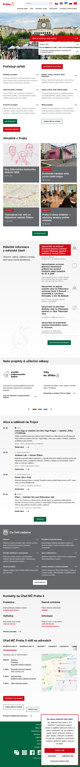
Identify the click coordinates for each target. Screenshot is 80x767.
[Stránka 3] (45, 409)
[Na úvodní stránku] (8, 4)
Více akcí (40, 519)
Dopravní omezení (12, 129)
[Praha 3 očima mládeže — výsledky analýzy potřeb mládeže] (59, 205)
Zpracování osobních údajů (59, 761)
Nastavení (52, 756)
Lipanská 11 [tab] (64, 646)
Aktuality (47, 169)
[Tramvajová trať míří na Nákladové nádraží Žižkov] (21, 205)
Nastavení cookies (40, 734)
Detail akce (19, 447)
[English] (61, 3)
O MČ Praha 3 (40, 737)
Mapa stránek (40, 728)
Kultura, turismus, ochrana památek (55, 566)
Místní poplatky (47, 105)
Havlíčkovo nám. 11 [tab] (27, 646)
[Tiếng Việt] (75, 3)
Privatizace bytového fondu (52, 539)
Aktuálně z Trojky (41, 8)
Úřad (31, 8)
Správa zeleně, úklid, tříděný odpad (55, 90)
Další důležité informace (59, 342)
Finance (6, 539)
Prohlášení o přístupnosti (40, 731)
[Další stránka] (51, 409)
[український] (66, 3)
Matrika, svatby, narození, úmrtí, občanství (53, 75)
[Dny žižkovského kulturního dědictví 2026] (21, 163)
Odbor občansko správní (19, 683)
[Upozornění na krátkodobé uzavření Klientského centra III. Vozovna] (59, 328)
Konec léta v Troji (23, 477)
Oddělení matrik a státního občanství (23, 678)
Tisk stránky (40, 724)
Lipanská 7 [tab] (41, 646)
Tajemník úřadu (16, 676)
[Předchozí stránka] (28, 409)
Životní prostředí (9, 566)
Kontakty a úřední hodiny (68, 8)
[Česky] (56, 3)
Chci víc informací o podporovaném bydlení (16, 396)
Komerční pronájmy (10, 105)
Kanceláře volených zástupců (21, 664)
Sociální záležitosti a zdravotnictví (15, 553)
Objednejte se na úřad (52, 66)
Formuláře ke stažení (51, 121)
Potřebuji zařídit (22, 8)
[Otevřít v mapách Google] (59, 672)
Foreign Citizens (40, 747)
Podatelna (14, 662)
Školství (46, 210)
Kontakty (40, 744)
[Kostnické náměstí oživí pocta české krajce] (59, 163)
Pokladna (14, 660)
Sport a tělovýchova (49, 553)
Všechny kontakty (9, 631)
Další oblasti (10, 121)
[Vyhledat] (51, 3)
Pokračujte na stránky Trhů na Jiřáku (57, 393)
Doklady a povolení (10, 74)
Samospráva (53, 8)
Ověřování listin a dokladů (12, 90)
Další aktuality (40, 233)
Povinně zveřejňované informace (15, 716)
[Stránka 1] (34, 409)
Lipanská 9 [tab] (52, 646)
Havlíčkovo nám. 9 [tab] (10, 646)
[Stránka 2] (40, 409)
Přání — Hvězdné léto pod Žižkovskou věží (34, 497)
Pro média (40, 740)
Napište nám (32, 709)
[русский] (70, 3)
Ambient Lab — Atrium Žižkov (29, 455)
